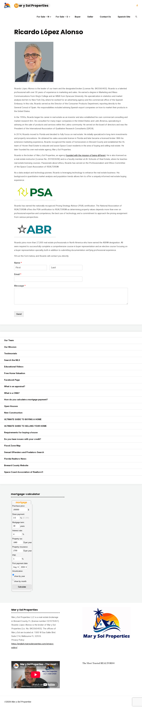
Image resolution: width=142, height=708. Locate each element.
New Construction (13, 412)
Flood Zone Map (12, 445)
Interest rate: (17, 531)
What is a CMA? (12, 393)
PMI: (14, 555)
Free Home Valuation (14, 373)
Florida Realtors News (15, 459)
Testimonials (10, 353)
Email (17, 274)
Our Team (9, 340)
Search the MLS (12, 360)
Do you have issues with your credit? (22, 439)
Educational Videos (13, 366)
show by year (19, 576)
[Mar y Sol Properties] (7, 5)
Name (18, 263)
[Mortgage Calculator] (21, 502)
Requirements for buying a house (21, 432)
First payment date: (20, 563)
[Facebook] (137, 5)
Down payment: (18, 514)
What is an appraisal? (14, 386)
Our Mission (10, 347)
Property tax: (17, 539)
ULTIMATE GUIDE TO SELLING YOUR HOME (25, 426)
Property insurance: (20, 547)
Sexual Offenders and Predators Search (24, 452)
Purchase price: (18, 506)
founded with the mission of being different (86, 155)
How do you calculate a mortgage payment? (26, 399)
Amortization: (17, 571)
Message (20, 285)
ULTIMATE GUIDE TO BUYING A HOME (22, 419)
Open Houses (11, 406)
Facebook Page (12, 380)
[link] (136, 16)
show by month (20, 581)
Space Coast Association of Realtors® (23, 472)
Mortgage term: (18, 522)
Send (18, 314)
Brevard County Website (16, 465)
